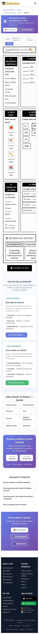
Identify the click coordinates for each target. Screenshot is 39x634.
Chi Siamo (29, 629)
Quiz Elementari (8, 568)
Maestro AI (6, 612)
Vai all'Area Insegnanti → (17, 383)
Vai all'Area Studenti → (16, 335)
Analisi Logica (11, 405)
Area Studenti (7, 597)
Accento (9, 418)
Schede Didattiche (9, 10)
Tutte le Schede (26, 571)
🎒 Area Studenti (10, 29)
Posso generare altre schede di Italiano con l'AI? (17, 489)
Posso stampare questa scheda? (15, 504)
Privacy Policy (25, 625)
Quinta (19, 13)
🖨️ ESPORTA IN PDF (19, 268)
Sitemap (17, 625)
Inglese (23, 584)
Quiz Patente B (8, 577)
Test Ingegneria (8, 582)
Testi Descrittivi (28, 405)
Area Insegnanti (8, 603)
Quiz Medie (6, 571)
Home (11, 625)
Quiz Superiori (7, 574)
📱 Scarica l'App (20, 544)
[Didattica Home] (11, 3)
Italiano (19, 10)
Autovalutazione (8, 600)
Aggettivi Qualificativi (27, 418)
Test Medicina (7, 579)
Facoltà (5, 606)
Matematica (25, 579)
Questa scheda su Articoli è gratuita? (16, 482)
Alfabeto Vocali (11, 426)
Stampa (9, 43)
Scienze (23, 587)
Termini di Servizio (12, 629)
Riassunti (9, 411)
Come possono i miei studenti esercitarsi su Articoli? (18, 498)
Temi (24, 411)
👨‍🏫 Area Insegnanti (26, 29)
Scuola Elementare (9, 13)
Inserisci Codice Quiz (10, 609)
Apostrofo (26, 426)
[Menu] (35, 3)
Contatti (22, 629)
